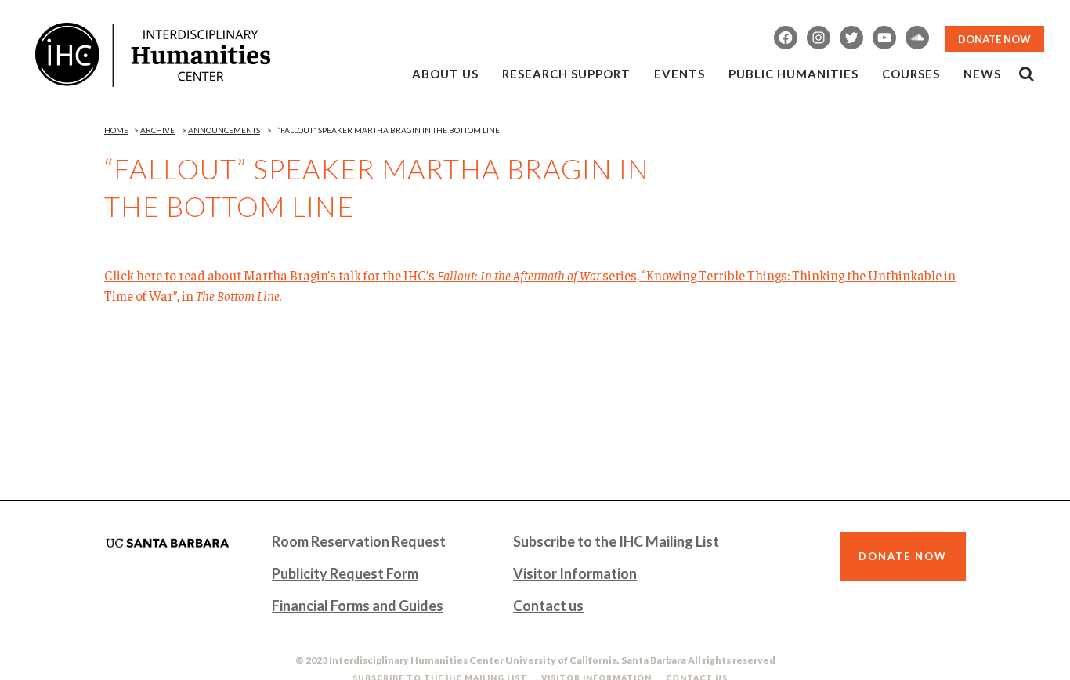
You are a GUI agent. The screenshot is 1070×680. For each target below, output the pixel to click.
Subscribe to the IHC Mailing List (616, 541)
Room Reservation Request (359, 541)
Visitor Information (575, 573)
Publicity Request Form (345, 573)
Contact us (548, 605)
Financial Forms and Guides (357, 605)
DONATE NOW (994, 39)
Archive (157, 130)
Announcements (224, 130)
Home (116, 130)
